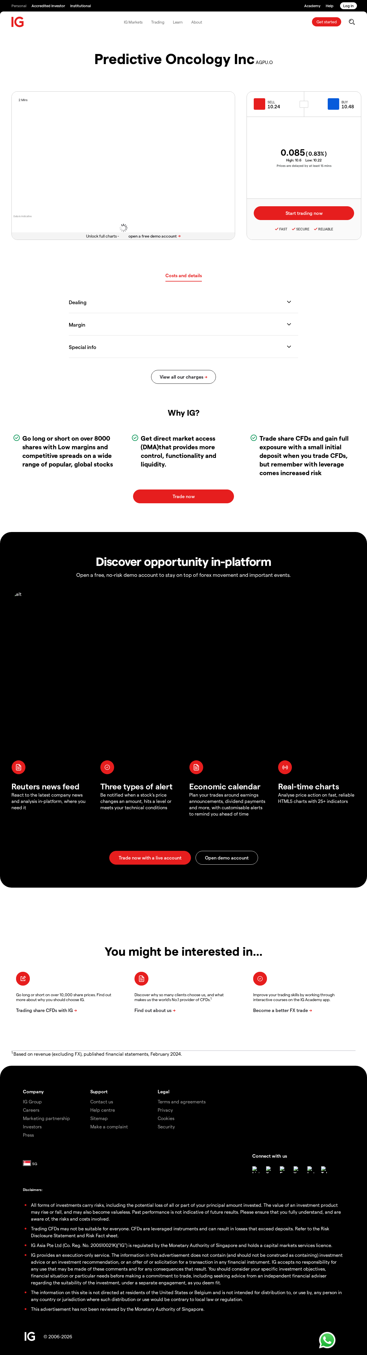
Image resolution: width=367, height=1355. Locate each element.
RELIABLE (325, 229)
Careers (31, 1110)
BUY (344, 102)
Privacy (165, 1110)
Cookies (166, 1118)
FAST (283, 229)
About (196, 22)
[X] (269, 1169)
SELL (271, 102)
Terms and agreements (182, 1101)
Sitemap (99, 1118)
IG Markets (133, 22)
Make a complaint (109, 1126)
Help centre (102, 1110)
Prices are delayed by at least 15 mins (304, 165)
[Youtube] (297, 1169)
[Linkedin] (255, 1169)
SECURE (302, 229)
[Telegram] (324, 1169)
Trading (157, 22)
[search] (352, 22)
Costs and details (183, 275)
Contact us (101, 1101)
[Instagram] (310, 1169)
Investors (32, 1126)
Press (28, 1135)
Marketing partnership (46, 1118)
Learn (178, 22)
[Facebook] (283, 1169)
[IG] (17, 22)
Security (166, 1126)
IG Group (32, 1101)
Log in (348, 5)
